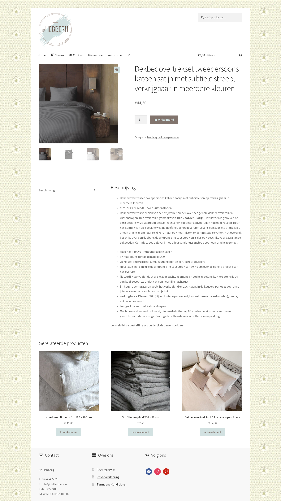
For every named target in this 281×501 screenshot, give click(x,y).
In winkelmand (164, 119)
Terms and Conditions (111, 484)
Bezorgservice (106, 470)
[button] (117, 70)
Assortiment (116, 55)
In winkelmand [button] (68, 432)
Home (42, 55)
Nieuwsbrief (96, 55)
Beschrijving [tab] (47, 190)
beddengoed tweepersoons (163, 137)
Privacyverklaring (108, 477)
